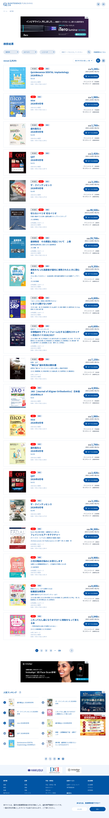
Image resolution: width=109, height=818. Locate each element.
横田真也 (71, 371)
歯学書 (5, 781)
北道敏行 (64, 339)
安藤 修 (36, 248)
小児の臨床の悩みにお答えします (46, 560)
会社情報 (90, 781)
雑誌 (47, 68)
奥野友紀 (71, 307)
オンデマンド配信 (51, 793)
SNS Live (48, 790)
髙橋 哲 (69, 541)
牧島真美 (46, 307)
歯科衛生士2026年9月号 (37, 130)
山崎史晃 (65, 598)
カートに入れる (93, 76)
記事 (25, 781)
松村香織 (36, 281)
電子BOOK (6, 793)
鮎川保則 (37, 598)
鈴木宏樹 (47, 598)
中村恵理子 (47, 629)
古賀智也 (51, 600)
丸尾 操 (37, 307)
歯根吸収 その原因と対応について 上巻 (51, 241)
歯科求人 (69, 793)
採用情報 (90, 790)
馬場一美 (37, 339)
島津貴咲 (36, 567)
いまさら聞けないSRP (41, 303)
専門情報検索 (70, 787)
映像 (4, 790)
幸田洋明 (46, 371)
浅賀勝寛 (37, 371)
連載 (25, 787)
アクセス (90, 787)
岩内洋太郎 (55, 339)
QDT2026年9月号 (37, 158)
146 (59, 650)
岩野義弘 (36, 219)
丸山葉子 (54, 307)
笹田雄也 (57, 341)
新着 (25, 785)
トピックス (27, 793)
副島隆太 (33, 600)
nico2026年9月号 (37, 102)
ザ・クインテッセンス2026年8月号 (41, 506)
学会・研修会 (49, 781)
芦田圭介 (46, 339)
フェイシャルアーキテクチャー (45, 534)
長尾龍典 (44, 343)
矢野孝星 (63, 371)
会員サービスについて (73, 785)
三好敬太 (61, 343)
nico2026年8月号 (37, 421)
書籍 (47, 210)
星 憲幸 (53, 343)
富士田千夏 (39, 309)
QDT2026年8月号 (37, 477)
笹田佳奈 (49, 341)
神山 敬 (74, 598)
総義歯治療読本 (38, 591)
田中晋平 (36, 343)
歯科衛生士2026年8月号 (37, 449)
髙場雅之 (66, 341)
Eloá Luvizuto (37, 541)
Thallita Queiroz (49, 541)
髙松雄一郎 (75, 341)
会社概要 (90, 785)
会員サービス (70, 781)
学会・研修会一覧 (51, 785)
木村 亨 (73, 339)
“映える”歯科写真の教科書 (43, 365)
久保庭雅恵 (38, 629)
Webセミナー (49, 787)
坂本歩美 (40, 341)
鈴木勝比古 (42, 600)
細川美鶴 (63, 307)
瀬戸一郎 (60, 541)
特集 (25, 790)
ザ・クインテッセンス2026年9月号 (41, 186)
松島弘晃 (54, 371)
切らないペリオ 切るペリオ (44, 213)
